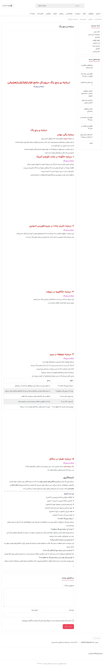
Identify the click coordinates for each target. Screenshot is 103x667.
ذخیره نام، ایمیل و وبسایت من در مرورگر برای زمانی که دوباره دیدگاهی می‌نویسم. (46, 621)
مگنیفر (98, 49)
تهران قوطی (96, 40)
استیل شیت (96, 46)
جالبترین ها (83, 19)
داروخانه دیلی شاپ (94, 35)
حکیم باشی (96, 52)
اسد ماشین (96, 43)
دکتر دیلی (97, 32)
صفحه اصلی (98, 19)
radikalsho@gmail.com (87, 642)
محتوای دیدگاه (69, 586)
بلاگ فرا (97, 37)
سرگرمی (90, 19)
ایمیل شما (35, 610)
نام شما (71, 610)
